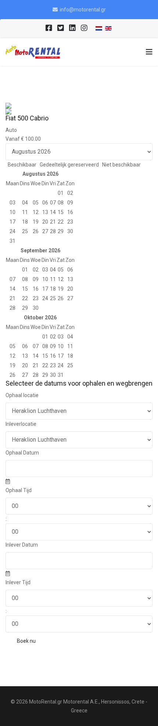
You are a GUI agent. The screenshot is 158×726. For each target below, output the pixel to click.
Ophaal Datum (22, 453)
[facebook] (49, 28)
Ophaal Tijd (19, 490)
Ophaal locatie (22, 395)
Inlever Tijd (18, 582)
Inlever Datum (22, 545)
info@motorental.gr (83, 10)
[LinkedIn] (72, 28)
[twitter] (60, 28)
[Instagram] (84, 28)
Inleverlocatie (21, 424)
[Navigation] (147, 52)
